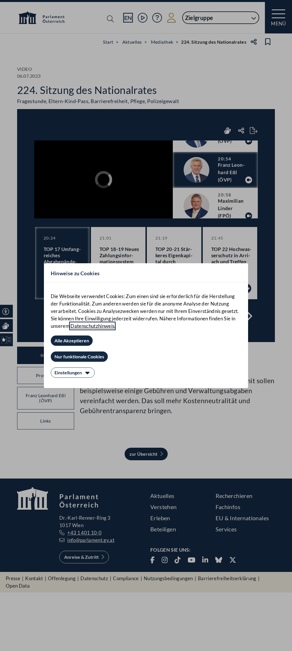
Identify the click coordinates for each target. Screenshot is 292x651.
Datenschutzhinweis (92, 326)
